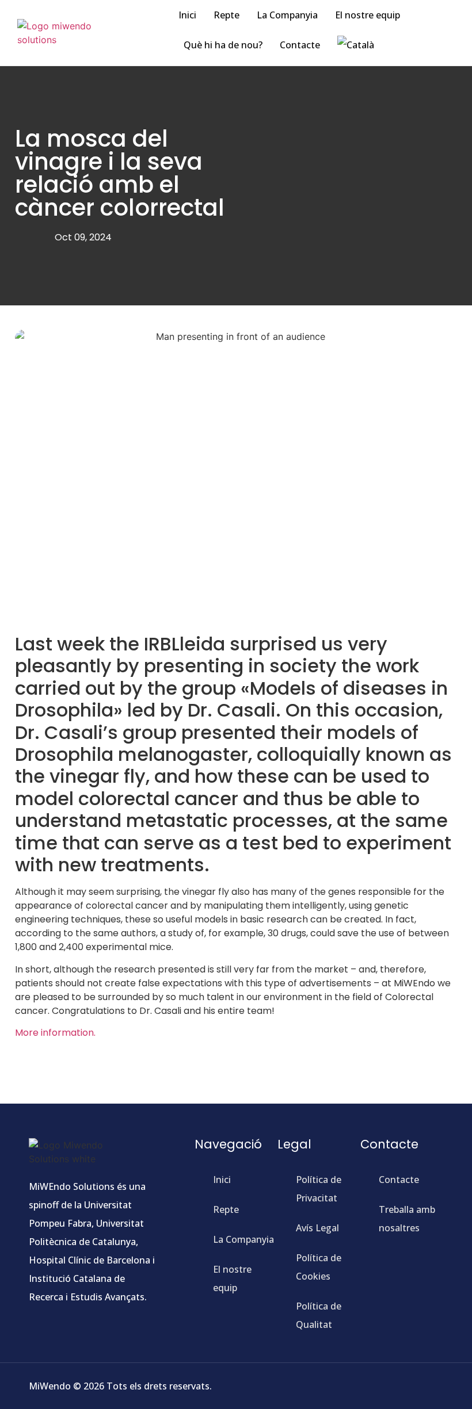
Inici (187, 15)
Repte (226, 15)
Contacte (300, 45)
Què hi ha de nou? (223, 45)
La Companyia (287, 15)
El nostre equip (367, 15)
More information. (55, 1032)
